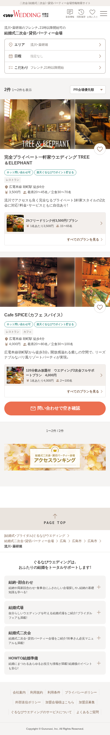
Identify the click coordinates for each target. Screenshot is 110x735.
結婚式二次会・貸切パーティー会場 (29, 541)
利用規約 (36, 692)
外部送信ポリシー (28, 702)
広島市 (77, 541)
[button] (55, 587)
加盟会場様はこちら (59, 702)
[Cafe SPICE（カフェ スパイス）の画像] (55, 282)
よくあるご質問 (87, 712)
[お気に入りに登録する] (100, 149)
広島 (63, 541)
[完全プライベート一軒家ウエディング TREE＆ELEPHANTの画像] (55, 124)
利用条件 (54, 692)
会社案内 (19, 692)
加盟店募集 (87, 702)
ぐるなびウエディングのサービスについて (41, 712)
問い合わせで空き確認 (58, 408)
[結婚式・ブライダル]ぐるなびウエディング (34, 536)
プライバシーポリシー (81, 692)
